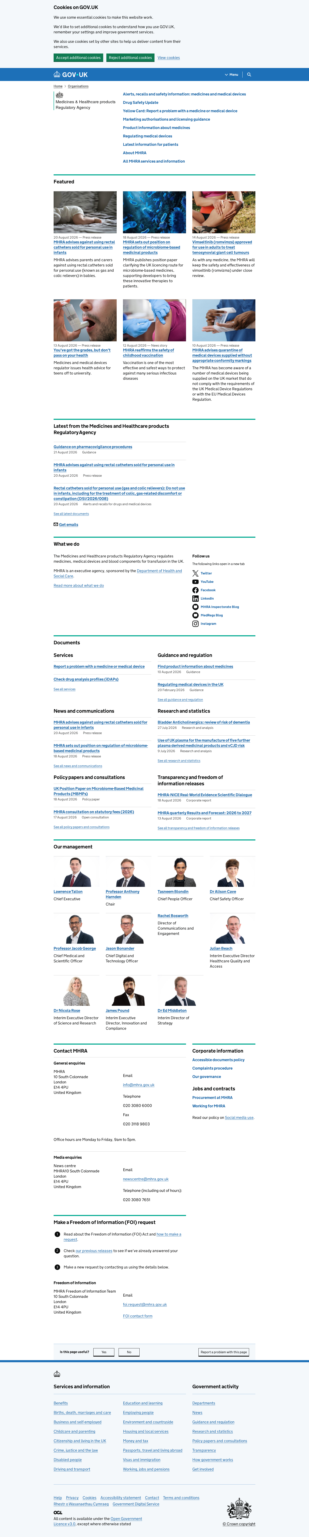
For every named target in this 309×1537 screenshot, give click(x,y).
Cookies (89, 1497)
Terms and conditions (181, 1497)
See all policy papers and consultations (82, 827)
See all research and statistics (179, 761)
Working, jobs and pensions (146, 1469)
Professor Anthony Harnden (122, 894)
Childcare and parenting (74, 1431)
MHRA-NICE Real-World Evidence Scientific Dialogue (205, 794)
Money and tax (135, 1440)
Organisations (78, 86)
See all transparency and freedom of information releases (199, 828)
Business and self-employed (78, 1422)
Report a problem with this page (224, 1352)
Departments (203, 1403)
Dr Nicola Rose (67, 1010)
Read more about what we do (79, 585)
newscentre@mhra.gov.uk (146, 1179)
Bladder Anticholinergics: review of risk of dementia (204, 722)
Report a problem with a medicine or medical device (99, 666)
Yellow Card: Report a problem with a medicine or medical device (180, 110)
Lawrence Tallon (68, 891)
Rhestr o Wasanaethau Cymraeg (81, 1504)
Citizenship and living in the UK (80, 1440)
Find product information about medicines (195, 666)
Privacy (72, 1497)
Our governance (206, 1076)
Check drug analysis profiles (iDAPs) (86, 679)
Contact (152, 1497)
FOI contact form (137, 1316)
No (133, 1352)
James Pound (117, 1010)
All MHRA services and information (154, 161)
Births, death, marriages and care (82, 1412)
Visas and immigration (141, 1459)
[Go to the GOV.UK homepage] (71, 74)
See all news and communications (78, 766)
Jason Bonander (120, 948)
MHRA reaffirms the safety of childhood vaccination (148, 353)
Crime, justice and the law (76, 1450)
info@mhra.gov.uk (138, 1084)
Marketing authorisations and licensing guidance (166, 119)
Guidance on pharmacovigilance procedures (93, 446)
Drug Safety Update (140, 102)
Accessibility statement (120, 1497)
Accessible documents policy (218, 1059)
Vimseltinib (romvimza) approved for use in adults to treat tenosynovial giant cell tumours (222, 247)
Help (58, 1497)
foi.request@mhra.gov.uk (145, 1304)
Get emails (68, 524)
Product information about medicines (156, 127)
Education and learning (142, 1403)
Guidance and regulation (213, 1422)
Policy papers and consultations (219, 1440)
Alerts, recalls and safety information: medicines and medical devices (184, 94)
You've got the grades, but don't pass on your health (82, 353)
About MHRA (135, 152)
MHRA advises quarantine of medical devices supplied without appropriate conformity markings (222, 355)
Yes (108, 1352)
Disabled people (68, 1459)
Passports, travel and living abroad (152, 1450)
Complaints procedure (212, 1068)
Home (58, 86)
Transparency (204, 1450)
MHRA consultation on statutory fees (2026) (94, 811)
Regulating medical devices (147, 136)
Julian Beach (221, 948)
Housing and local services (146, 1431)
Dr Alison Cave (223, 891)
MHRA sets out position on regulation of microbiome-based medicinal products (151, 247)
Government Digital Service (136, 1504)
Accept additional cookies (78, 57)
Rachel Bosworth (173, 915)
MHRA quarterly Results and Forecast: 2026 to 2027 (204, 812)
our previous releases (94, 1250)
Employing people (138, 1412)
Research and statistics (212, 1431)
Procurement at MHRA (212, 1097)
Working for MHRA (208, 1106)
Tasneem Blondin (173, 891)
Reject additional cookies (130, 57)
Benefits (61, 1403)
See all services (64, 689)
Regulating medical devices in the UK (190, 684)
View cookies (169, 58)
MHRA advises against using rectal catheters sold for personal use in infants (84, 247)
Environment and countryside (148, 1422)
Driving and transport (72, 1469)
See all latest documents (71, 514)
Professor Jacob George (75, 948)
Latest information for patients (150, 144)
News (197, 1412)
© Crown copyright (239, 1523)
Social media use (239, 1117)
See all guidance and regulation (180, 700)
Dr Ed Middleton (172, 1010)
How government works (212, 1459)
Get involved (203, 1469)
